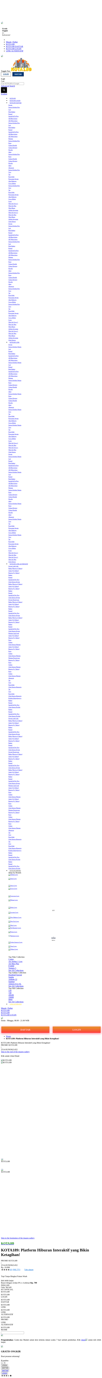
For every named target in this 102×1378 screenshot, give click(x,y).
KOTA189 (10, 44)
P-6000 (11, 966)
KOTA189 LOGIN (13, 49)
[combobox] (12, 83)
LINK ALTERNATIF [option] (7, 1323)
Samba (11, 977)
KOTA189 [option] (5, 1292)
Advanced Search (8, 86)
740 (9, 993)
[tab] (51, 94)
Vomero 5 (12, 968)
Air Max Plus (13, 964)
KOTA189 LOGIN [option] (5, 1296)
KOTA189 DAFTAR (14, 46)
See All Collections (16, 970)
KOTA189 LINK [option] (5, 1306)
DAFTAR (25, 1029)
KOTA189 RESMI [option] (5, 1328)
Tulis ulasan (28, 1270)
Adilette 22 (12, 979)
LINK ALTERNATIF (14, 51)
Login (6, 74)
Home (8, 1036)
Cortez (11, 959)
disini (83, 1340)
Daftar (18, 74)
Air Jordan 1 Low (15, 961)
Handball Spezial (15, 975)
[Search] (4, 90)
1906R (11, 997)
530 (9, 991)
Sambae (11, 982)
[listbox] (51, 1311)
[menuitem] (12, 98)
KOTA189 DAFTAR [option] (5, 1301)
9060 (10, 999)
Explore (4, 94)
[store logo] (21, 71)
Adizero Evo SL (14, 984)
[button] (6, 1163)
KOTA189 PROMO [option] (5, 1318)
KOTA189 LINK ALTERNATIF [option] (7, 1312)
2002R (11, 995)
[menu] (51, 551)
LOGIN (77, 1029)
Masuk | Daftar (12, 42)
